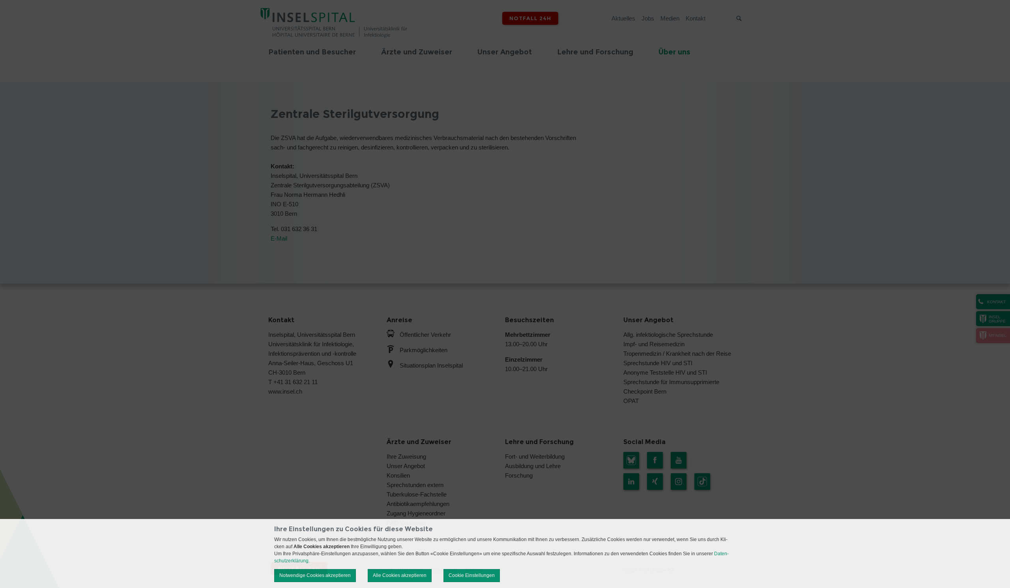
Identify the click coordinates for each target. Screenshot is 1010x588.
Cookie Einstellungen (472, 575)
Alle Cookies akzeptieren (399, 575)
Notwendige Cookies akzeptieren (315, 575)
